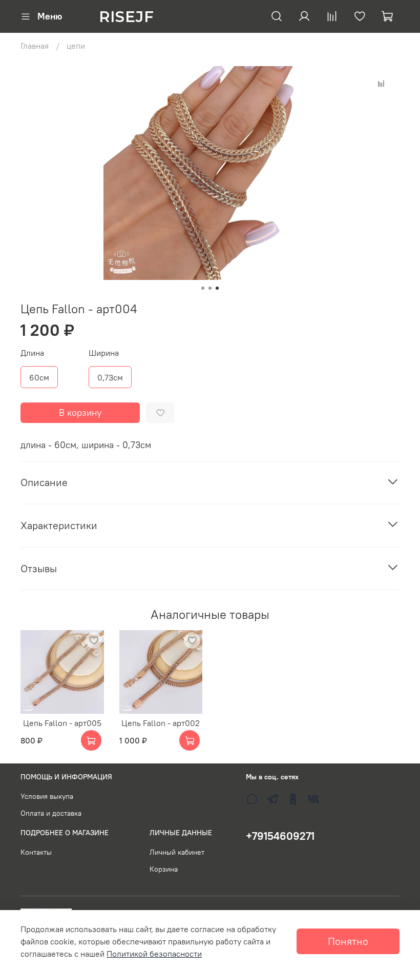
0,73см (110, 377)
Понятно (348, 941)
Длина (32, 353)
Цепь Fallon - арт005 (62, 722)
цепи (76, 46)
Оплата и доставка (50, 813)
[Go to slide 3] (217, 288)
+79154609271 (280, 836)
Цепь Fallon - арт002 (160, 722)
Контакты (36, 852)
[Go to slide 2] (210, 288)
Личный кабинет (177, 852)
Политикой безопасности (154, 954)
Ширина (104, 353)
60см (39, 377)
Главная (34, 46)
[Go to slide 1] (202, 288)
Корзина (164, 869)
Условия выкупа (46, 796)
